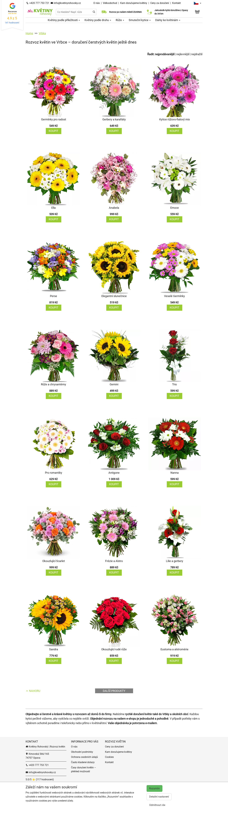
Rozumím (154, 788)
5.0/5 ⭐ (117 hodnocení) (40, 779)
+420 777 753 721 (39, 3)
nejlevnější (182, 54)
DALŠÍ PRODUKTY (114, 690)
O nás (96, 3)
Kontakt (176, 3)
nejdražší (196, 54)
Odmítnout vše (157, 805)
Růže (119, 20)
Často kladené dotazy (83, 762)
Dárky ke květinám (167, 20)
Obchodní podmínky (82, 751)
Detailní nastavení (159, 796)
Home (29, 33)
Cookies (109, 757)
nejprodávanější (164, 54)
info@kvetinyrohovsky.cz (67, 3)
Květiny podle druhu (97, 20)
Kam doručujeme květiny (133, 3)
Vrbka (42, 33)
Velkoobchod (110, 3)
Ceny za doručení (159, 3)
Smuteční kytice (139, 20)
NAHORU (34, 690)
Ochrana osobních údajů (84, 757)
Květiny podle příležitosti (63, 20)
